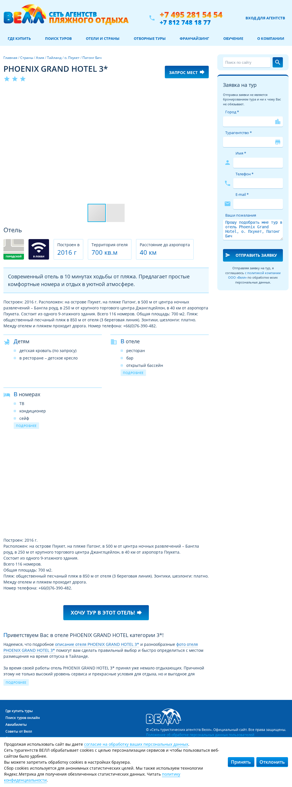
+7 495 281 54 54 (191, 14)
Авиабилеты (16, 724)
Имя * (241, 153)
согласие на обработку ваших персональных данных (136, 744)
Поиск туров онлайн (22, 717)
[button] (203, 93)
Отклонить (272, 762)
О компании (270, 38)
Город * (232, 111)
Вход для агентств (265, 17)
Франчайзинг (194, 38)
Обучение (233, 38)
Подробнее (133, 373)
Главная (10, 57)
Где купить (19, 38)
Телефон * (245, 173)
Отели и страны (102, 38)
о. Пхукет (72, 57)
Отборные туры (150, 38)
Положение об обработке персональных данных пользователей (200, 734)
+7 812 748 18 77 (185, 22)
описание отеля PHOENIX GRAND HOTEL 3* (97, 644)
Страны (26, 57)
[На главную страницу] (66, 18)
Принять (241, 762)
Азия (40, 57)
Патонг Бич (92, 57)
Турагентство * (238, 132)
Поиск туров (58, 38)
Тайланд (54, 57)
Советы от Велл (18, 731)
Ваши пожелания (240, 215)
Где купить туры (19, 710)
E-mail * (242, 194)
